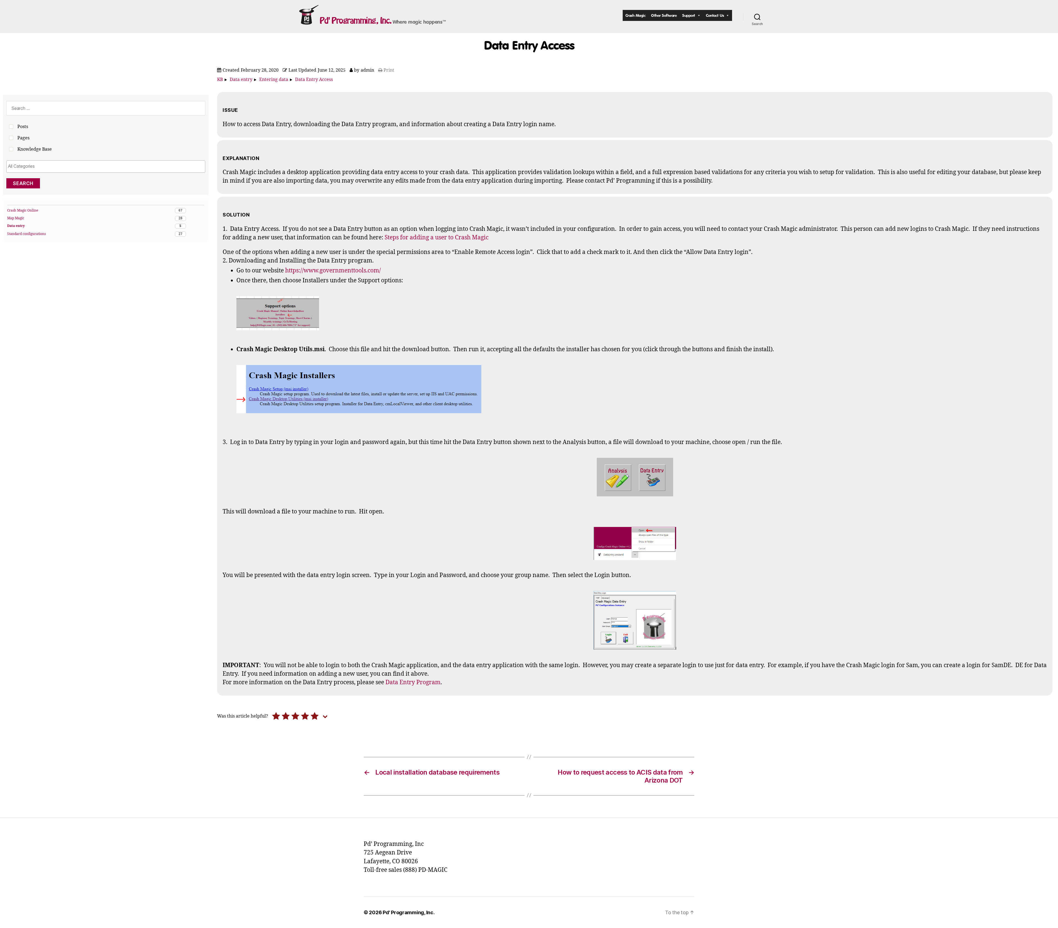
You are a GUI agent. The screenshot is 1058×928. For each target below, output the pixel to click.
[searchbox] (106, 166)
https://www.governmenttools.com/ (333, 270)
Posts (22, 126)
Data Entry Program (413, 682)
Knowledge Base (34, 149)
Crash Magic (635, 15)
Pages (23, 138)
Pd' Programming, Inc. (356, 20)
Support (688, 15)
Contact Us (715, 15)
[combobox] (105, 166)
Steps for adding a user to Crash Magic (436, 237)
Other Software (664, 15)
